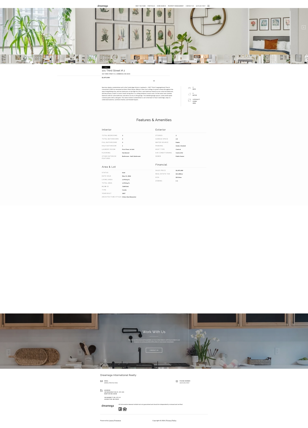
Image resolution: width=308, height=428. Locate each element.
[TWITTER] (201, 420)
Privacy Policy (171, 420)
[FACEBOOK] (197, 420)
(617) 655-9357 (184, 382)
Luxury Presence (115, 420)
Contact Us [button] (154, 350)
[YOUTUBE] (206, 420)
